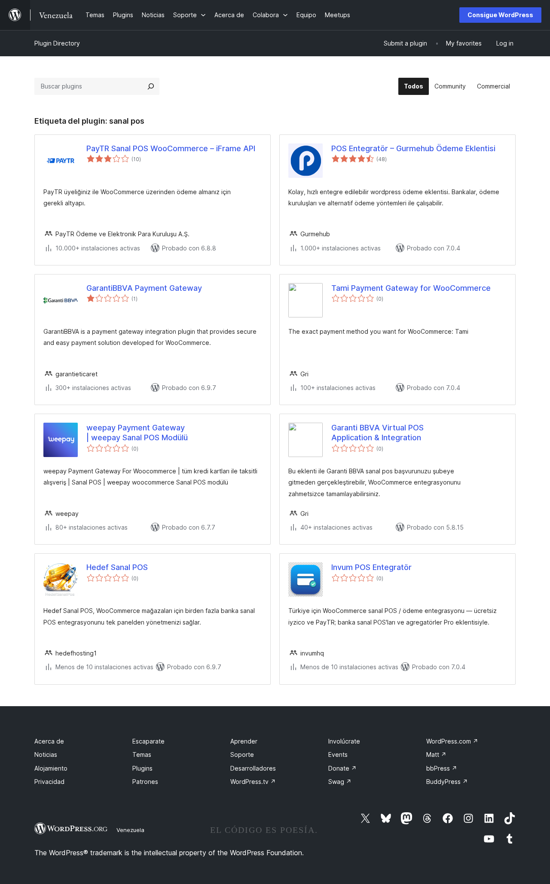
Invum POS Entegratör (371, 567)
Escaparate (148, 741)
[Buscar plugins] (150, 86)
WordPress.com (452, 741)
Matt (436, 754)
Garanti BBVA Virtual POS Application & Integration (377, 432)
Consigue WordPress (500, 14)
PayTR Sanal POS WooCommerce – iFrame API (170, 148)
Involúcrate (344, 741)
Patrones (145, 781)
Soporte (242, 754)
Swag (339, 781)
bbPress (441, 768)
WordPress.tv (253, 781)
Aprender (243, 741)
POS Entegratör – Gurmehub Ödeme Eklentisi (413, 148)
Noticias (45, 754)
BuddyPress (447, 781)
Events (338, 754)
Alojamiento (50, 768)
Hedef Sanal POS (117, 567)
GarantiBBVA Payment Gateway (144, 288)
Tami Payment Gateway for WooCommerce (411, 288)
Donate (342, 768)
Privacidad (49, 781)
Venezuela (130, 829)
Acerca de (49, 741)
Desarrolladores (253, 768)
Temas (141, 754)
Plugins (142, 768)
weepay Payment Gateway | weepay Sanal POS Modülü (137, 432)
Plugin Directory (57, 43)
